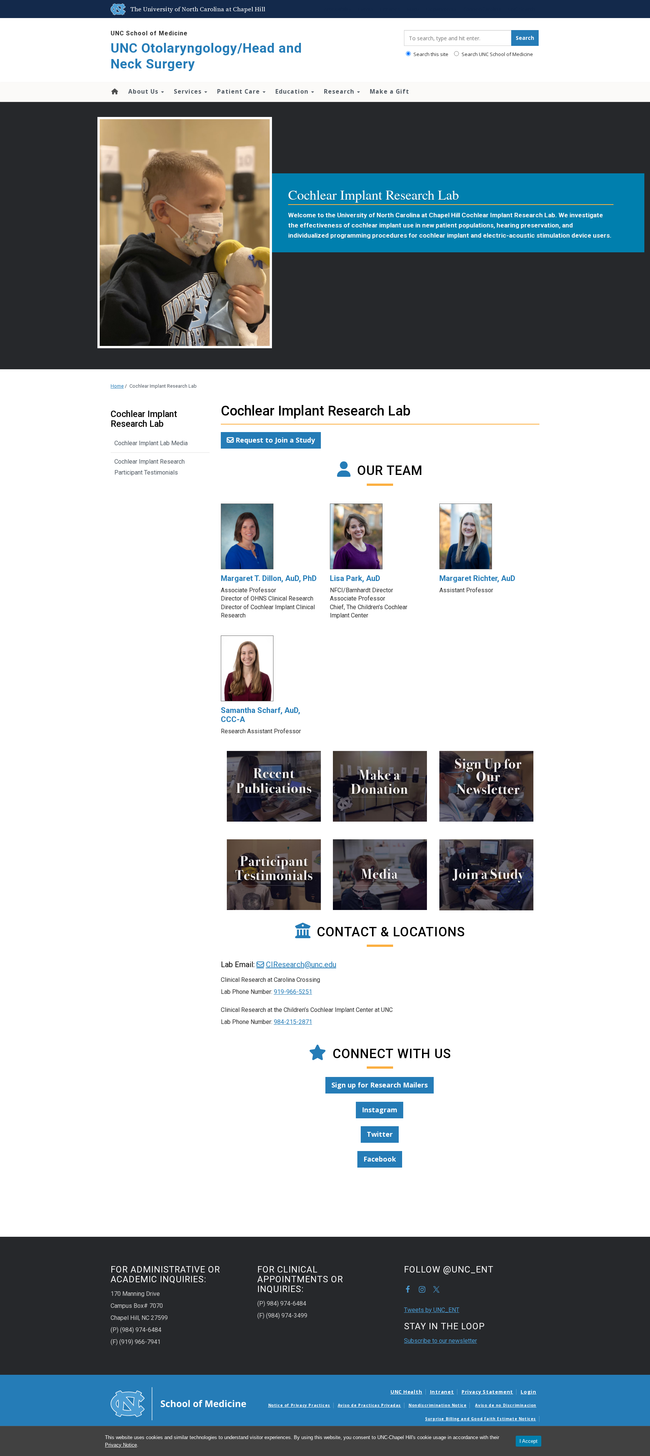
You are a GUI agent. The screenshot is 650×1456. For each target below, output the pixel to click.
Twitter (380, 1134)
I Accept (528, 1441)
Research (340, 91)
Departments (442, 9)
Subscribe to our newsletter (440, 1340)
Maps (413, 9)
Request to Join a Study (275, 439)
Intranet (442, 1391)
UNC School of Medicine (149, 33)
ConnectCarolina (482, 9)
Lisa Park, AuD (355, 578)
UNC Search (521, 9)
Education (292, 91)
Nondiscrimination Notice (437, 1405)
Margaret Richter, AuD (477, 578)
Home (114, 91)
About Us (144, 91)
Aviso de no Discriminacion (505, 1405)
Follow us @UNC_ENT (436, 1289)
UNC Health (406, 1391)
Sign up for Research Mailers (379, 1084)
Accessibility (337, 9)
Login (528, 1391)
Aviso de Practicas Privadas (369, 1405)
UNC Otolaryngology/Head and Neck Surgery (206, 56)
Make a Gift (389, 91)
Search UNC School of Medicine (496, 54)
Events (366, 9)
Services (189, 91)
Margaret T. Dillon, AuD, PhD (269, 578)
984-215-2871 (293, 1021)
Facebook (379, 1158)
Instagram (379, 1109)
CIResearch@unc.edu (301, 964)
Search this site (430, 54)
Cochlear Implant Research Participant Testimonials (149, 467)
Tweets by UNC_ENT (431, 1309)
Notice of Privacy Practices (299, 1405)
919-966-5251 (293, 991)
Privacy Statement (487, 1391)
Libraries (390, 9)
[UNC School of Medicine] (178, 1403)
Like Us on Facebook (408, 1289)
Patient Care (239, 91)
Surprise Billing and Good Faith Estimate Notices (480, 1418)
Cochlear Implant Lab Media (151, 443)
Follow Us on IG (422, 1289)
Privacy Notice (121, 1445)
